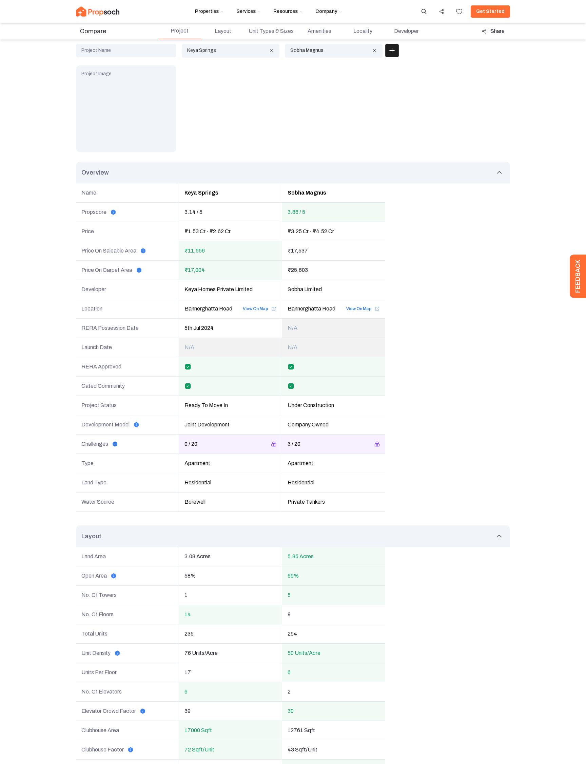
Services (246, 11)
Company (326, 11)
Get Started (490, 11)
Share (497, 31)
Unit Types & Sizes (271, 31)
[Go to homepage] (97, 11)
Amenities (319, 31)
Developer (406, 31)
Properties (207, 11)
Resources (285, 11)
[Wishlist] (459, 11)
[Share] (441, 11)
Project (180, 31)
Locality (362, 31)
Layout (223, 31)
